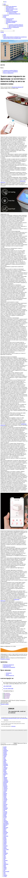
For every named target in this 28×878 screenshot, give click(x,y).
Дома (4, 4)
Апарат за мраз (9, 10)
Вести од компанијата (14, 27)
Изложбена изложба (10, 22)
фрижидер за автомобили (12, 11)
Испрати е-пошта (5, 704)
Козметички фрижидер (11, 6)
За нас (4, 17)
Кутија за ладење (13, 12)
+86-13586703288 (7, 686)
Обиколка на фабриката (11, 21)
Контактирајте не (7, 28)
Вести (4, 35)
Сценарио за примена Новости (16, 24)
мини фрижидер (10, 7)
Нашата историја (10, 18)
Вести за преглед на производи (16, 26)
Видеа (4, 16)
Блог (7, 23)
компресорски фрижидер (14, 13)
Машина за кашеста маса (11, 8)
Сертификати (9, 19)
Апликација (6, 15)
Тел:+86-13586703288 (8, 688)
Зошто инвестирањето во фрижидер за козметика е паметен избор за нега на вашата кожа (15, 37)
